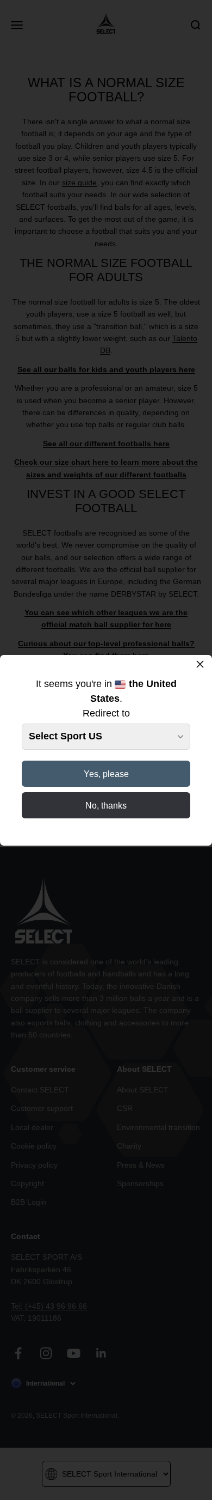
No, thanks (106, 805)
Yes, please (106, 774)
